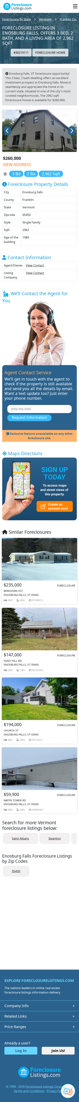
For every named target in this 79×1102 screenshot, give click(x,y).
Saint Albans (20, 838)
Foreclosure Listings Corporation (48, 1087)
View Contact (35, 265)
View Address (17, 164)
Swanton (55, 838)
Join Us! (58, 1050)
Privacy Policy (56, 1091)
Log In (21, 1050)
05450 (16, 871)
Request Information (29, 417)
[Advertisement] (39, 921)
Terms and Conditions (29, 1091)
